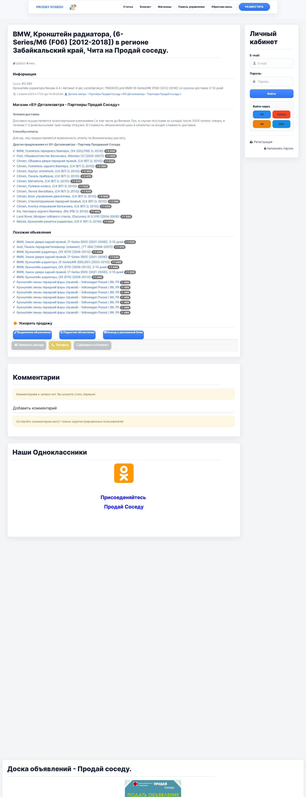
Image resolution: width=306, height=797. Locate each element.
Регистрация (262, 142)
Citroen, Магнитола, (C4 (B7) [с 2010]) (43, 181)
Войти (271, 93)
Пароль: (256, 73)
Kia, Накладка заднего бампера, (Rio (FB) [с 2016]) (52, 211)
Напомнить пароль (280, 148)
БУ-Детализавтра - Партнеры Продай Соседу (151, 94)
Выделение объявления (34, 332)
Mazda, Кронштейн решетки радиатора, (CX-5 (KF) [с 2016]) (59, 221)
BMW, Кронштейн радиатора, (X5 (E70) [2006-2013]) (54, 252)
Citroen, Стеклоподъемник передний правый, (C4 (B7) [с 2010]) (62, 201)
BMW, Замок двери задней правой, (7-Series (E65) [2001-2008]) (62, 257)
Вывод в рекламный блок (125, 332)
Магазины (165, 6)
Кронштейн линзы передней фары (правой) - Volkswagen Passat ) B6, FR (68, 282)
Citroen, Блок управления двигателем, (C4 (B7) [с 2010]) (57, 196)
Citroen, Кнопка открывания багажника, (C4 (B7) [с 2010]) (58, 206)
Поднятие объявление (79, 332)
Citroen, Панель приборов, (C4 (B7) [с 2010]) (48, 176)
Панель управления (191, 6)
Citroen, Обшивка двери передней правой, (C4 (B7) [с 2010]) (60, 161)
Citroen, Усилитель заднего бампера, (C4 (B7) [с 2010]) (56, 166)
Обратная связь (221, 6)
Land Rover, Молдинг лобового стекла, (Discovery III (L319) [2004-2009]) (68, 216)
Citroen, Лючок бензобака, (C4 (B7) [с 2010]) (48, 191)
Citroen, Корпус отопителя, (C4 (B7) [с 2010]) (48, 171)
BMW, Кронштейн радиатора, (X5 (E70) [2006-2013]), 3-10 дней (62, 267)
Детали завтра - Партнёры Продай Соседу (94, 94)
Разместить (254, 6)
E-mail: (255, 55)
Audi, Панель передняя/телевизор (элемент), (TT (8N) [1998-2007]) (65, 247)
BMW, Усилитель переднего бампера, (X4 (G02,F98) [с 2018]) (60, 151)
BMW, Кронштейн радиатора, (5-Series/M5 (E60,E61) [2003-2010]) (63, 262)
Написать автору (31, 345)
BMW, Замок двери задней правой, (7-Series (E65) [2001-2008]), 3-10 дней (70, 242)
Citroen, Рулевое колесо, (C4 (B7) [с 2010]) (47, 186)
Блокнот (145, 6)
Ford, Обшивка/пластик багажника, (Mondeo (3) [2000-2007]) (60, 156)
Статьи (128, 6)
